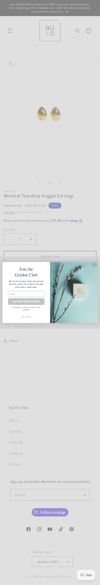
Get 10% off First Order (26, 301)
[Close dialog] (94, 265)
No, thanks (26, 316)
